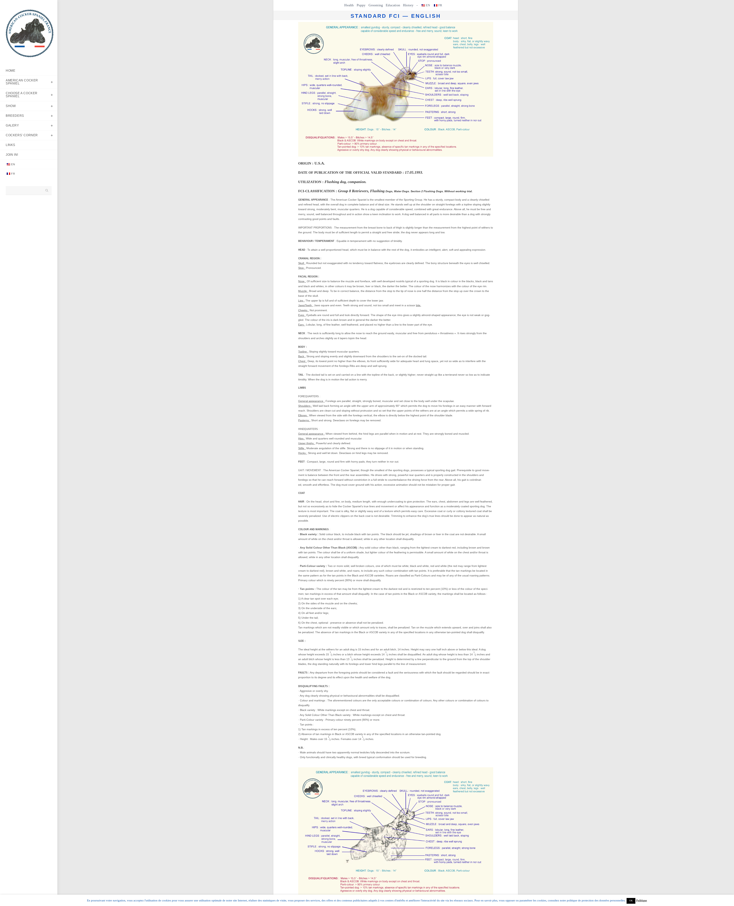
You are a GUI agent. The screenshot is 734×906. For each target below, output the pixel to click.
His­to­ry (408, 5)
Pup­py (361, 5)
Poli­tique (641, 900)
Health (349, 5)
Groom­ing (376, 5)
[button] (631, 901)
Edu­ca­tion (393, 5)
